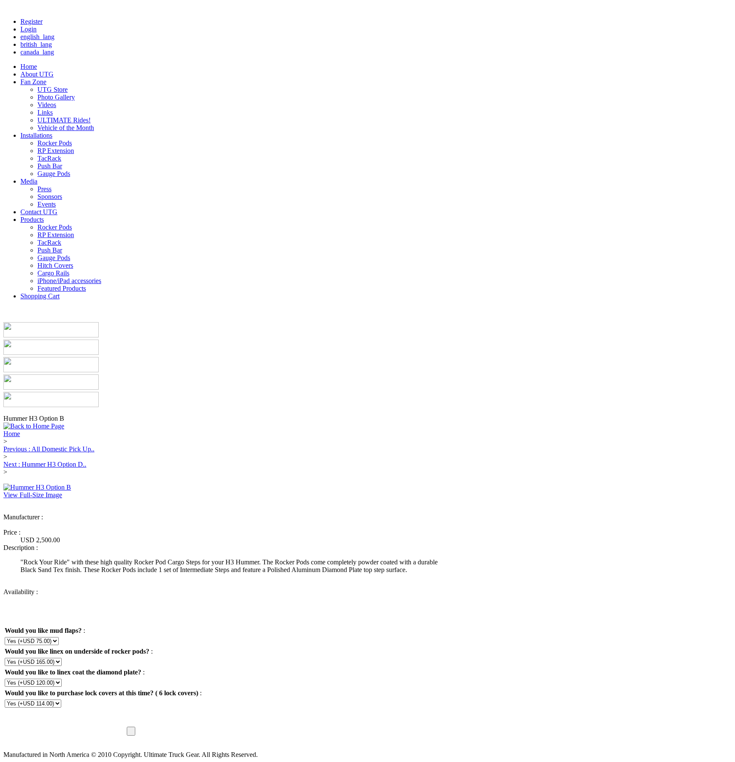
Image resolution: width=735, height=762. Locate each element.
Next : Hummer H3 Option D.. (44, 464)
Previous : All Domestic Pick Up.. (48, 449)
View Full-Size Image (32, 495)
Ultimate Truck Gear (48, 524)
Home (11, 433)
